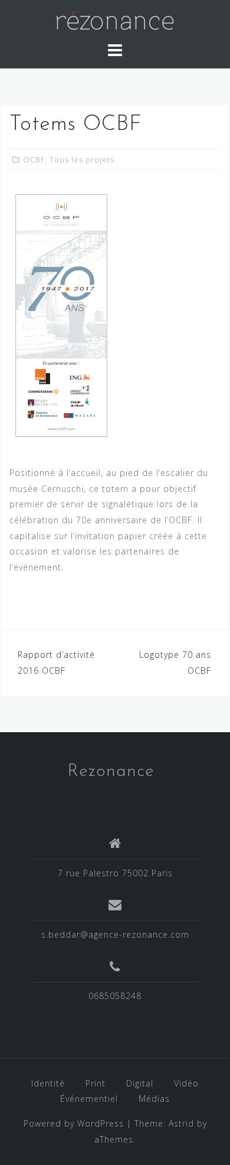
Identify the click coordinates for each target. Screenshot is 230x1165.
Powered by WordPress (74, 1123)
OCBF (34, 159)
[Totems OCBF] (61, 316)
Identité (48, 1083)
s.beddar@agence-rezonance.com (115, 934)
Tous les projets (82, 159)
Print (96, 1083)
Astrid (181, 1123)
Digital (139, 1083)
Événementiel (89, 1098)
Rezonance (111, 771)
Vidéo (186, 1083)
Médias (154, 1098)
